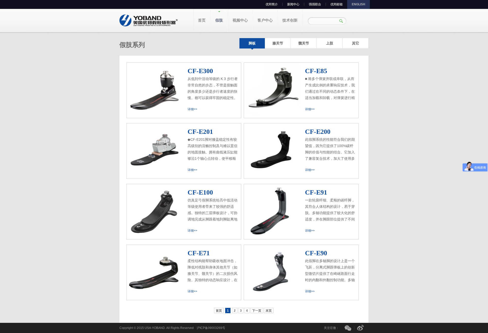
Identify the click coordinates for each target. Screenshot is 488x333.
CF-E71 (199, 253)
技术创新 (290, 20)
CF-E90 (316, 253)
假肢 (219, 20)
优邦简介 (272, 4)
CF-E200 (317, 131)
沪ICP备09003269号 (211, 328)
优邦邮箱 (336, 4)
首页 (202, 20)
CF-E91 (316, 192)
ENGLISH (358, 4)
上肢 (329, 43)
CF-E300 (200, 71)
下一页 (256, 310)
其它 (355, 43)
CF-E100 (200, 192)
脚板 (252, 43)
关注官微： (331, 328)
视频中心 (240, 20)
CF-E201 (200, 131)
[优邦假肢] (148, 20)
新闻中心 (293, 4)
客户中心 (265, 20)
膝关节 (277, 43)
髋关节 (303, 43)
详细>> (192, 109)
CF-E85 (316, 71)
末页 (269, 310)
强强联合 (315, 4)
